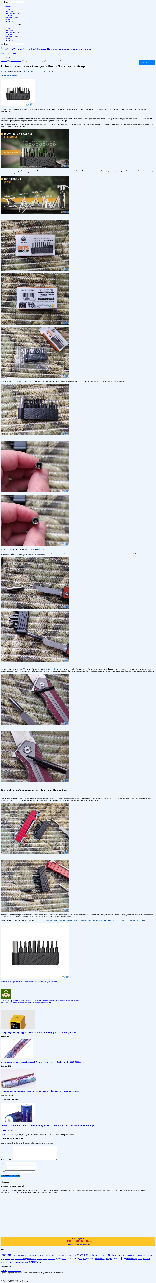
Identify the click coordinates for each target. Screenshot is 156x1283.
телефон (146, 1259)
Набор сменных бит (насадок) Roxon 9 (42, 982)
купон (59, 1258)
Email (3, 1167)
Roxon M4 (40, 549)
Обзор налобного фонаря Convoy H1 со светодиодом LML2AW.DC (28, 1003)
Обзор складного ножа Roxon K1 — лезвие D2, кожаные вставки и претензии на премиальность (40, 1001)
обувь (84, 1259)
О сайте (8, 19)
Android (6, 1255)
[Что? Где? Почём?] (9, 53)
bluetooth (16, 1255)
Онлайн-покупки (11, 17)
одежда (90, 1258)
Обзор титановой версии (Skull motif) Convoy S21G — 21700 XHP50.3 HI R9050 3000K (41, 1062)
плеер (103, 1259)
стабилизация (131, 1259)
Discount (30, 1255)
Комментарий (7, 1159)
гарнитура (149, 1255)
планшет (98, 1259)
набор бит (24, 982)
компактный (51, 1259)
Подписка (9, 11)
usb (71, 1255)
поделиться (20, 1192)
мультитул (16, 982)
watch (75, 1255)
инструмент (42, 1259)
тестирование (4, 1262)
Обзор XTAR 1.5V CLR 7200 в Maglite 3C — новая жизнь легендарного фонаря (48, 1125)
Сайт (3, 1171)
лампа (64, 1259)
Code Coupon (24, 1255)
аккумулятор (121, 1254)
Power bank (61, 1255)
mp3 (43, 1255)
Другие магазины (14, 61)
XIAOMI (81, 1255)
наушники (73, 1258)
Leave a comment (41, 71)
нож (80, 1259)
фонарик (25, 1262)
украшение (12, 1262)
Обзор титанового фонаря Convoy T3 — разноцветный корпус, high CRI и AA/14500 (40, 1091)
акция (143, 1255)
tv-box (67, 1255)
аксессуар (8, 982)
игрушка (27, 1259)
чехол (40, 1262)
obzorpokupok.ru (51, 1255)
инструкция (34, 1259)
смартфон (119, 1258)
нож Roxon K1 (49, 669)
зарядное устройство (15, 1259)
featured (36, 1255)
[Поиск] (2, 2)
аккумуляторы (135, 1255)
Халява (102, 1255)
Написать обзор (147, 62)
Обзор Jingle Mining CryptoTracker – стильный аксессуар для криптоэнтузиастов (39, 1032)
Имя (3, 1163)
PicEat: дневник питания (11, 1271)
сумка (140, 1259)
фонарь (33, 1261)
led (40, 1255)
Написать (9, 21)
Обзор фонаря (92, 1255)
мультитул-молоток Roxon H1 (19, 173)
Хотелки (8, 15)
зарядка (4, 1259)
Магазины (4, 1186)
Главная (8, 6)
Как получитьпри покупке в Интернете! (78, 1241)
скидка (109, 1258)
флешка (19, 1262)
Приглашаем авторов (13, 13)
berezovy (4, 71)
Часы (109, 1255)
